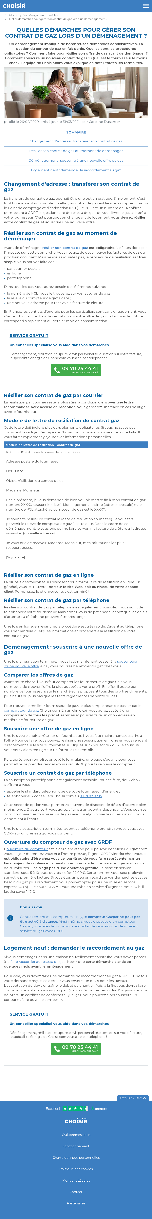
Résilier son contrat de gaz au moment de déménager (76, 151)
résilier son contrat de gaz (65, 248)
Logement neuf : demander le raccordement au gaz (76, 170)
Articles (53, 15)
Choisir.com (11, 15)
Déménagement (34, 15)
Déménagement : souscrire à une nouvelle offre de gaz (76, 160)
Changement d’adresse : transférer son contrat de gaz (76, 141)
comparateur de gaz (21, 710)
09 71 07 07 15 (91, 796)
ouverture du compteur (27, 849)
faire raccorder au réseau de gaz (38, 962)
